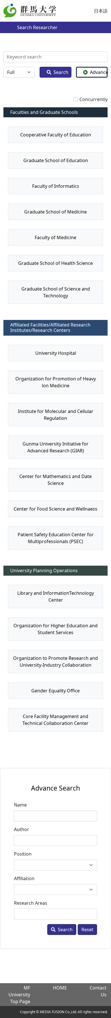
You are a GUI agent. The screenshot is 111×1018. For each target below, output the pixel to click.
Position (23, 854)
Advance (99, 72)
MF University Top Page (19, 995)
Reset (87, 929)
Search (61, 72)
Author (21, 829)
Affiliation (24, 878)
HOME (60, 988)
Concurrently (93, 99)
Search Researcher (37, 27)
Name (20, 805)
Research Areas (30, 903)
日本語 (101, 11)
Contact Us (98, 991)
